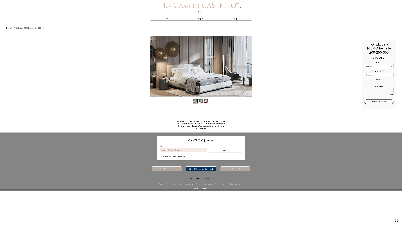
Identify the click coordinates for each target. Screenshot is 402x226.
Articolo (379, 62)
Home (8, 28)
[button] (201, 18)
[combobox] (379, 66)
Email (162, 146)
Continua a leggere (201, 128)
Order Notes (379, 86)
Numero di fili (379, 71)
